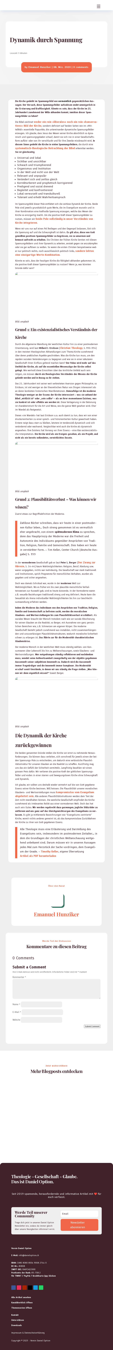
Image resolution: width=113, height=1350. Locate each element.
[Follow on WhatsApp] (41, 1287)
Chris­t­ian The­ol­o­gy (71, 348)
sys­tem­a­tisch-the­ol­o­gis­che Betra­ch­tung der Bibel (45, 148)
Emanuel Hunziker (40, 67)
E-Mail (17, 1012)
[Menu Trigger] (98, 6)
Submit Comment (92, 1026)
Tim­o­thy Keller (49, 851)
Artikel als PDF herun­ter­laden (38, 855)
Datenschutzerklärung (34, 1333)
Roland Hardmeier (25, 1092)
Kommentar (19, 977)
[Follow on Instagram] (19, 1287)
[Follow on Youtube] (24, 1287)
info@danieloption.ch (29, 1255)
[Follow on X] (30, 1287)
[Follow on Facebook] (13, 1287)
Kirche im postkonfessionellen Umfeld (36, 1112)
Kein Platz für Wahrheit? (28, 1088)
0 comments (80, 67)
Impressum (16, 1333)
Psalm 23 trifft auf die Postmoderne (34, 1136)
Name (16, 1004)
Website (16, 1020)
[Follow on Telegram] (35, 1287)
